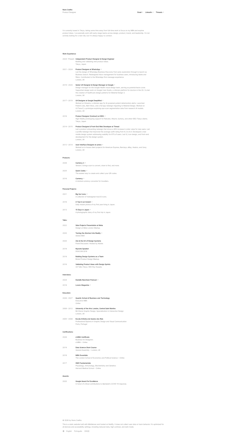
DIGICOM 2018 (81, 251)
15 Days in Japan (82, 210)
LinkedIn (148, 12)
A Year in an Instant (83, 202)
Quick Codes (81, 171)
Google (110, 85)
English (69, 431)
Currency (79, 178)
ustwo (99, 145)
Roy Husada (97, 267)
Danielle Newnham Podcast (86, 280)
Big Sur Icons (81, 194)
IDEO (102, 116)
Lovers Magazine (82, 285)
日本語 (86, 431)
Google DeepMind (95, 100)
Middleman (92, 424)
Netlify (111, 424)
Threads (159, 12)
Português (78, 431)
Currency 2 (80, 163)
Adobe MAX (80, 236)
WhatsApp (96, 69)
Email (139, 12)
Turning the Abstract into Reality (88, 233)
